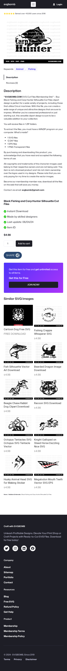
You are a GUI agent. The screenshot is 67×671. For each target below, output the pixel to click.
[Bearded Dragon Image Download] (48, 352)
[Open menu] (33, 4)
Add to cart (24, 243)
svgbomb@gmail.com (33, 189)
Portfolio (8, 577)
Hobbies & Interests (14, 494)
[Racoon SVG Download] (48, 389)
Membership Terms (14, 631)
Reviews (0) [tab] (12, 82)
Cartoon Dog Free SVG (17, 329)
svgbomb (9, 4)
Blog (6, 596)
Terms (7, 659)
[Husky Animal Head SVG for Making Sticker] (18, 465)
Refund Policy (11, 606)
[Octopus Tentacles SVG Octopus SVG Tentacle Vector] (18, 425)
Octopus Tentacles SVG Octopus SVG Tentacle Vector (17, 443)
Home (5, 494)
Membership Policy (14, 636)
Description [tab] (12, 77)
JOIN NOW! (33, 284)
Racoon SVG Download (47, 403)
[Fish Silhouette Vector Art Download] (18, 352)
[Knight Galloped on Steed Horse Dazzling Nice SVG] (48, 425)
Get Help (8, 611)
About (7, 567)
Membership (10, 626)
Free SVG (9, 601)
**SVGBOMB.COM (13, 96)
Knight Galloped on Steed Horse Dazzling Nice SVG (46, 443)
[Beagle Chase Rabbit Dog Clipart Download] (18, 389)
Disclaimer (31, 659)
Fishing (32, 68)
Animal (20, 68)
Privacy (18, 659)
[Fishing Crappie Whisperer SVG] (48, 316)
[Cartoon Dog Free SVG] (18, 315)
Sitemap (8, 572)
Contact (8, 582)
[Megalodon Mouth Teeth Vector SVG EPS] (48, 465)
